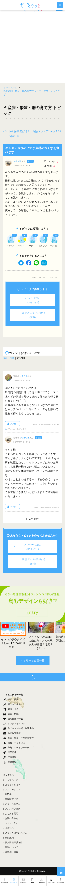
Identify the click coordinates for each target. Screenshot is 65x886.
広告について (11, 847)
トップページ (11, 779)
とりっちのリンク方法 (16, 832)
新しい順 (8, 358)
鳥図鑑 (8, 794)
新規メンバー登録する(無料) (34, 315)
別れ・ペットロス (16, 742)
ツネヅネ (17, 161)
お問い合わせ (11, 818)
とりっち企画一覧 (33, 660)
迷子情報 (12, 752)
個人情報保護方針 (13, 842)
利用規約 (9, 837)
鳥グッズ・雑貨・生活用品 (21, 728)
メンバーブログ (12, 808)
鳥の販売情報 (14, 733)
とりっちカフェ (12, 803)
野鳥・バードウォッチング (21, 747)
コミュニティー (12, 823)
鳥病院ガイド (11, 799)
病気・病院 (13, 713)
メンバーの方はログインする (32, 300)
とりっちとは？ (12, 784)
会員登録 (9, 827)
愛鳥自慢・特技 (15, 718)
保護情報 (12, 757)
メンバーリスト (12, 789)
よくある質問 (11, 813)
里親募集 (12, 761)
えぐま (24, 376)
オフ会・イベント (16, 723)
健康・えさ (13, 708)
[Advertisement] (32, 47)
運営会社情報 (11, 851)
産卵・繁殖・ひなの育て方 (21, 737)
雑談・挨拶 (13, 699)
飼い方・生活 (14, 704)
